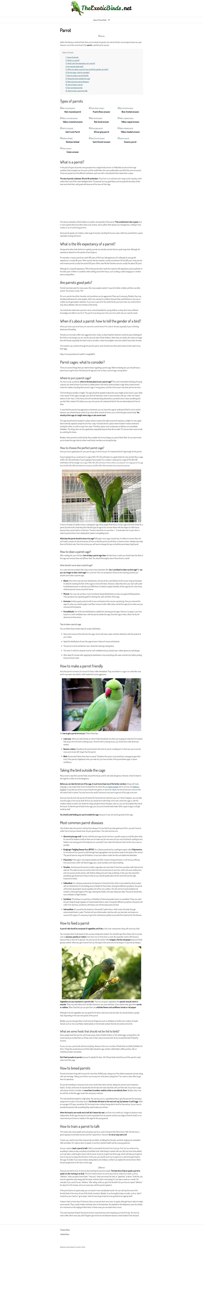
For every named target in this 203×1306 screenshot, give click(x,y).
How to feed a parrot (74, 84)
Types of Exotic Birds (99, 20)
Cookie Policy (64, 1234)
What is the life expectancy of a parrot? (80, 63)
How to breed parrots (74, 87)
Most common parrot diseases (77, 81)
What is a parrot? (73, 60)
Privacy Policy (65, 1230)
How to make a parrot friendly (77, 75)
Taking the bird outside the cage (78, 78)
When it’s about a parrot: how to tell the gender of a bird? (87, 69)
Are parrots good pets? (75, 66)
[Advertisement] (101, 203)
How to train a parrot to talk (76, 91)
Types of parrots (72, 57)
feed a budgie (113, 787)
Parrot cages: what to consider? (78, 72)
